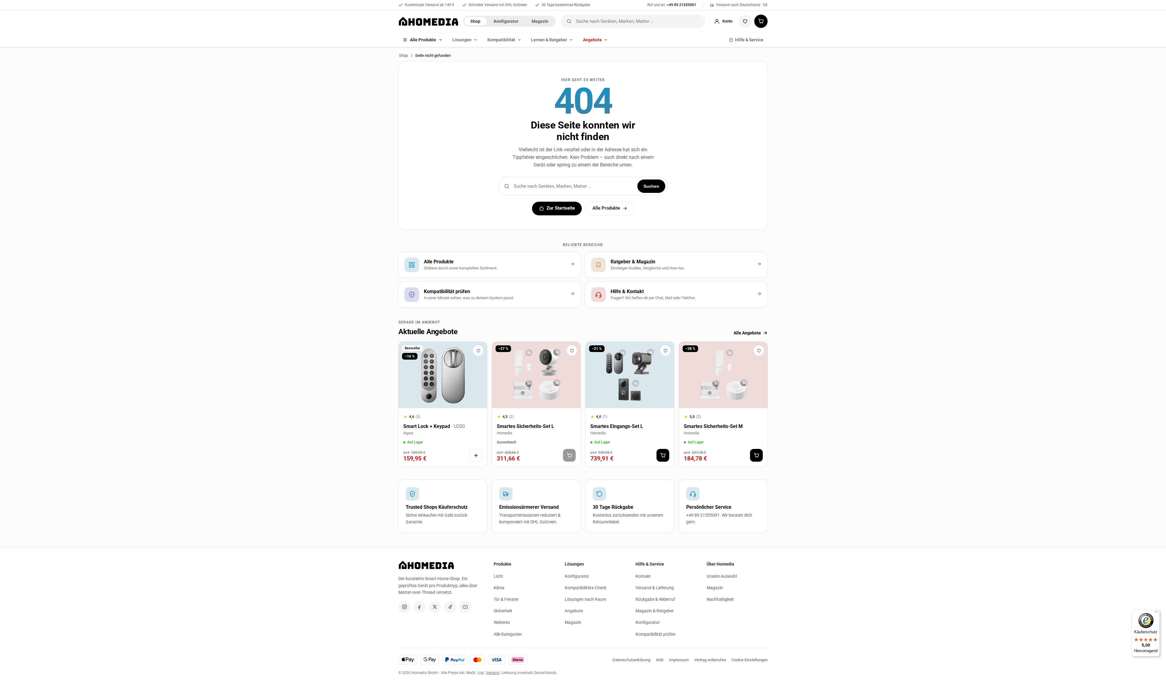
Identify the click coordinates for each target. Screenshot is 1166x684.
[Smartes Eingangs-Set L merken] (665, 350)
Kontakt (643, 576)
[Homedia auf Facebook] (420, 607)
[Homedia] (428, 21)
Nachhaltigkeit (720, 599)
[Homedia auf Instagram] (404, 607)
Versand (492, 673)
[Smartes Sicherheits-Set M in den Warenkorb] (756, 455)
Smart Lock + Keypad (434, 426)
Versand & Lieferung (655, 587)
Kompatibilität (501, 39)
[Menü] (1156, 613)
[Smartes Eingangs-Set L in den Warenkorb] (662, 455)
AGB (659, 660)
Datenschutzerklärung (631, 660)
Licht (498, 576)
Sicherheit (503, 610)
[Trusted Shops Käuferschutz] (442, 506)
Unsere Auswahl (722, 576)
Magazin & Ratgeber (655, 610)
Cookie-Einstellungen (749, 660)
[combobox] (639, 21)
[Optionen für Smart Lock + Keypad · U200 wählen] (475, 455)
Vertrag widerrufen (710, 660)
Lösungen (462, 39)
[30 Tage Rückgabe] (629, 506)
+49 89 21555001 (681, 5)
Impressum (679, 660)
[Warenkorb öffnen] (761, 21)
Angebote (592, 39)
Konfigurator (506, 21)
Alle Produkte (423, 39)
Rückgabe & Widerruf (655, 599)
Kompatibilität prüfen (656, 634)
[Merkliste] (745, 21)
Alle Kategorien (508, 634)
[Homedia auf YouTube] (465, 607)
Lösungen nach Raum (585, 599)
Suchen (651, 186)
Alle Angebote (747, 332)
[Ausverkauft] (569, 455)
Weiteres (502, 622)
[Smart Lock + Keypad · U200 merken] (478, 350)
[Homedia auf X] (435, 607)
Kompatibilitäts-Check (585, 587)
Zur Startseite (561, 208)
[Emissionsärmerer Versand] (536, 506)
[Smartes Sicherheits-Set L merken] (572, 350)
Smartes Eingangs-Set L (616, 426)
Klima (499, 587)
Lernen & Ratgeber (549, 39)
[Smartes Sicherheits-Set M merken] (759, 350)
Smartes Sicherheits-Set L (525, 426)
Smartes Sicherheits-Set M (713, 426)
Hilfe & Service (749, 39)
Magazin (540, 21)
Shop (475, 21)
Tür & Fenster (506, 599)
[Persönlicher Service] (723, 506)
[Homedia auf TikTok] (450, 607)
